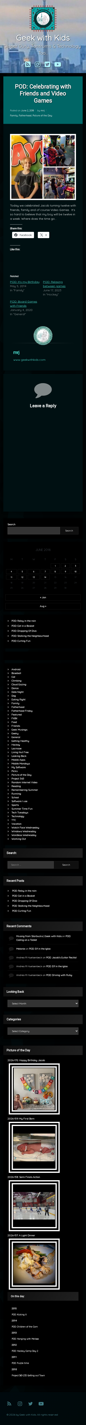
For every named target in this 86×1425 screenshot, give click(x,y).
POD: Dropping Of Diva (24, 630)
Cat (13, 676)
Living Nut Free (20, 752)
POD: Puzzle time (20, 1363)
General (15, 737)
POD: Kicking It (19, 1314)
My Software (18, 767)
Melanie (20, 948)
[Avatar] (43, 335)
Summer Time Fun (22, 808)
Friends (15, 725)
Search (11, 524)
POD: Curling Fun (20, 640)
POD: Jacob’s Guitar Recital (61, 957)
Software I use (19, 801)
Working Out (18, 838)
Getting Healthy (20, 740)
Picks (14, 771)
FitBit (14, 718)
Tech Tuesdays (19, 812)
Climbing (16, 680)
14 (45, 577)
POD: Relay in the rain (23, 620)
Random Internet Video (24, 782)
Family (14, 115)
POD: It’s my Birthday (24, 282)
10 (75, 571)
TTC (13, 820)
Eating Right (18, 699)
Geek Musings (19, 729)
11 (11, 577)
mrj (43, 110)
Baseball (16, 673)
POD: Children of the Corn (25, 1326)
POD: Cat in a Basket (22, 625)
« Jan (43, 597)
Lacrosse (16, 748)
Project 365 (17, 778)
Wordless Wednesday (23, 835)
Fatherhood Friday (22, 710)
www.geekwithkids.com (29, 360)
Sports (15, 804)
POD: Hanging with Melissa (25, 1339)
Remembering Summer (24, 789)
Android (15, 669)
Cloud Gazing (18, 684)
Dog (13, 695)
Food (14, 722)
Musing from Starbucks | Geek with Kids (39, 936)
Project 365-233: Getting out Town (28, 1375)
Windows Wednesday (23, 831)
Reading (16, 786)
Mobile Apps (18, 759)
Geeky (15, 733)
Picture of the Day (42, 115)
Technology (17, 816)
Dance (15, 688)
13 (34, 577)
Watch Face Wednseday (25, 827)
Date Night (17, 691)
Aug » (43, 606)
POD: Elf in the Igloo (40, 948)
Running (16, 793)
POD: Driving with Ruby (59, 975)
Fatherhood (25, 115)
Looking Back (19, 755)
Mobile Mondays (20, 763)
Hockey (15, 744)
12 (22, 577)
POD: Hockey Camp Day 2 (25, 1351)
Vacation (16, 823)
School (15, 797)
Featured (16, 714)
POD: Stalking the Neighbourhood (30, 635)
